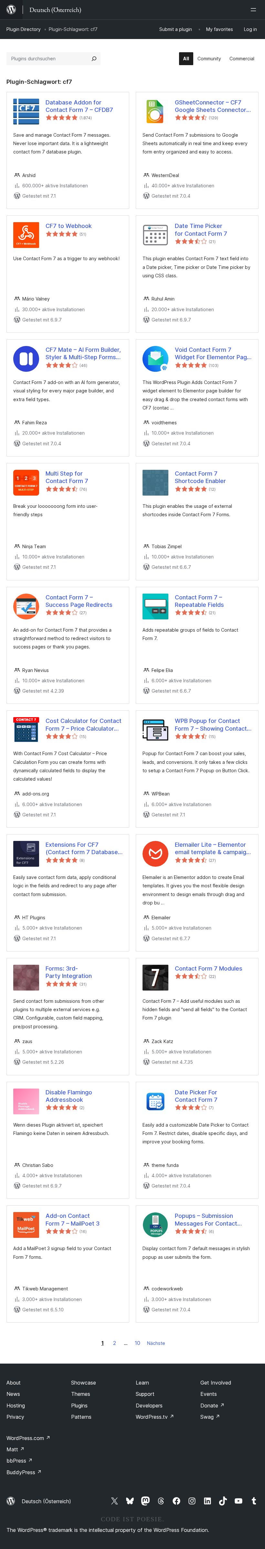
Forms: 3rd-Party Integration (69, 972)
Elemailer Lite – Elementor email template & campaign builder (212, 848)
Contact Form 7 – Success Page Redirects (79, 601)
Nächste (156, 1343)
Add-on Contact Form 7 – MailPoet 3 (73, 1219)
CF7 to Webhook (69, 225)
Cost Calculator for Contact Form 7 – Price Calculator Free (84, 724)
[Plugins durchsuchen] (94, 58)
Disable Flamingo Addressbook (69, 1096)
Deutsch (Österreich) (46, 1501)
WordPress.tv (155, 1417)
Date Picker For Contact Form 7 (196, 1096)
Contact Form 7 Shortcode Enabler (200, 477)
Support (145, 1394)
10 (137, 1343)
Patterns (81, 1417)
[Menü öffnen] (254, 9)
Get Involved (215, 1382)
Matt (15, 1449)
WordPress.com (28, 1438)
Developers (149, 1405)
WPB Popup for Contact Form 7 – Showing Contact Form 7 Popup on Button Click (211, 724)
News (13, 1394)
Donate (212, 1405)
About (13, 1382)
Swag (210, 1417)
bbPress (19, 1460)
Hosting (15, 1405)
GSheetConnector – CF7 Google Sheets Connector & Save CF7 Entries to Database (213, 106)
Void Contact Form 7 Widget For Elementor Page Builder (212, 353)
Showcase (83, 1382)
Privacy (15, 1417)
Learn (142, 1382)
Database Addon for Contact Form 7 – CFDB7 (79, 106)
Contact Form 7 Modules (208, 968)
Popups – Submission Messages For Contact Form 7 (206, 1219)
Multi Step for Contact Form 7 (67, 477)
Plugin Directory (23, 29)
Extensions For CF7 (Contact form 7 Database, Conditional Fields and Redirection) (83, 848)
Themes (80, 1394)
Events (208, 1394)
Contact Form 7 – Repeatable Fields (199, 601)
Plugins (79, 1405)
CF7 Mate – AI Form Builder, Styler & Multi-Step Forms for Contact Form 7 (83, 353)
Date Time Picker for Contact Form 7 (201, 229)
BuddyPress (24, 1472)
